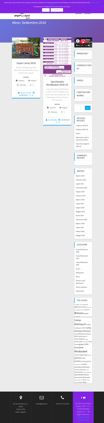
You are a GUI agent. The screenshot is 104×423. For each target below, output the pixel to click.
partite (89, 355)
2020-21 (85, 307)
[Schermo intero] (91, 45)
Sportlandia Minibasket (82, 377)
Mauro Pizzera (25, 93)
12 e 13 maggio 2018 (84, 304)
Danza (80, 80)
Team (84, 380)
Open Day (84, 355)
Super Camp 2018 (26, 63)
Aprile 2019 (80, 215)
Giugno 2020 (80, 192)
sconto (84, 364)
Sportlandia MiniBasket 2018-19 (57, 83)
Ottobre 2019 (80, 196)
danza (81, 339)
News (78, 277)
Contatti (87, 13)
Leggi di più (57, 9)
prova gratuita (86, 361)
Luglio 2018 (80, 227)
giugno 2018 (83, 344)
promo (77, 361)
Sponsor (78, 13)
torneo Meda (82, 382)
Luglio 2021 (80, 184)
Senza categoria (81, 287)
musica (76, 355)
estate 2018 (78, 342)
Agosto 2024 (80, 176)
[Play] (77, 45)
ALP (85, 411)
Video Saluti (80, 291)
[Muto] (89, 45)
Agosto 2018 (80, 223)
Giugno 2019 (80, 208)
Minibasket (82, 53)
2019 (80, 307)
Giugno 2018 (80, 231)
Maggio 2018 (80, 235)
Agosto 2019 (80, 200)
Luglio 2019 (80, 204)
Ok (46, 9)
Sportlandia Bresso (87, 372)
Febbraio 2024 (81, 180)
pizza (83, 358)
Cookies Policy (82, 417)
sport (87, 370)
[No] (101, 7)
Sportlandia (52, 120)
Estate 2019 (85, 341)
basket (83, 310)
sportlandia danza (81, 374)
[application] (83, 42)
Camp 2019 (82, 317)
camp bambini (89, 317)
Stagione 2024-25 (82, 125)
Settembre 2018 (81, 220)
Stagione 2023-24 (82, 129)
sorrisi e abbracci (80, 370)
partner (77, 357)
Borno (87, 310)
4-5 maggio (76, 304)
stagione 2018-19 (78, 380)
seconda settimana (82, 367)
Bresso (78, 313)
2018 (76, 307)
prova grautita (77, 364)
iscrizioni (78, 347)
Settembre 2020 (81, 188)
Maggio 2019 (80, 212)
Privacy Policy (83, 420)
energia (86, 339)
